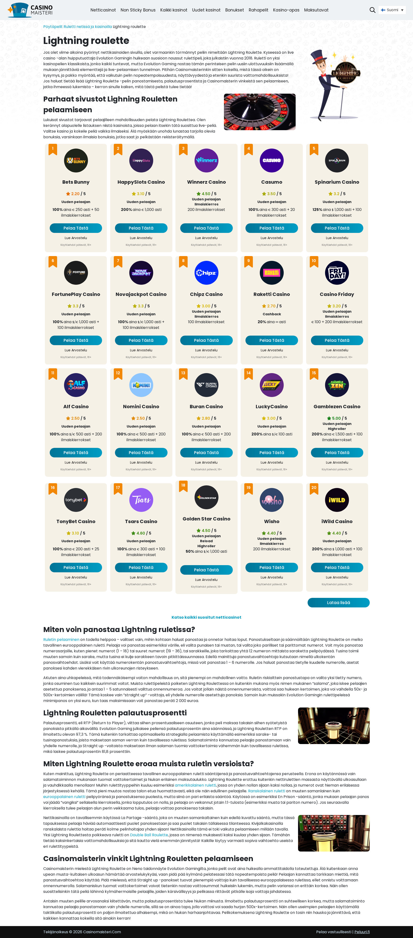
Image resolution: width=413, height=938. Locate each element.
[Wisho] (272, 501)
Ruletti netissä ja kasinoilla (88, 26)
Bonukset (234, 10)
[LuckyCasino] (272, 386)
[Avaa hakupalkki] (373, 10)
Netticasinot (103, 10)
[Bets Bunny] (76, 161)
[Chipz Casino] (206, 273)
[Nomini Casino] (141, 386)
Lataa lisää (338, 603)
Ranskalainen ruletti (266, 791)
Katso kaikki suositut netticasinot (206, 617)
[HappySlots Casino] (141, 161)
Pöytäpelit (53, 26)
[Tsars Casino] (141, 501)
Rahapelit (258, 10)
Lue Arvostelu (76, 238)
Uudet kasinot (206, 10)
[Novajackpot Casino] (141, 273)
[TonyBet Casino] (76, 501)
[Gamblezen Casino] (337, 386)
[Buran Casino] (206, 386)
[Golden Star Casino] (206, 498)
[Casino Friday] (337, 273)
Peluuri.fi (362, 932)
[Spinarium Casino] (337, 161)
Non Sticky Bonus (138, 10)
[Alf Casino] (76, 386)
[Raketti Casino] (272, 273)
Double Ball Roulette (149, 835)
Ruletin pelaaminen (61, 639)
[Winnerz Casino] (206, 161)
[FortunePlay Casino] (76, 273)
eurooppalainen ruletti (64, 796)
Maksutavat (316, 10)
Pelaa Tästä (76, 228)
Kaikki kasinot (173, 10)
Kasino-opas (286, 10)
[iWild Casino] (337, 501)
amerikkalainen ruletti (195, 785)
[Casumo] (272, 161)
